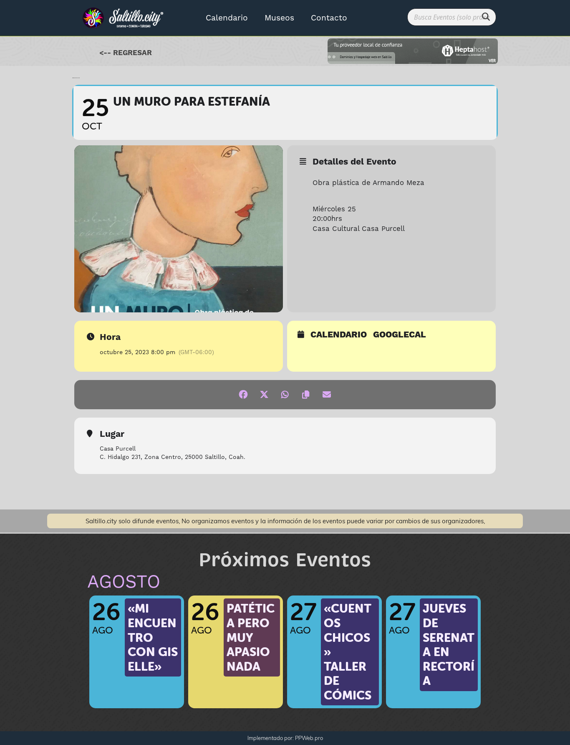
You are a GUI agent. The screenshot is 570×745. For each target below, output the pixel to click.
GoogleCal (399, 335)
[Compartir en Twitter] (264, 394)
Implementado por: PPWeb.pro (285, 738)
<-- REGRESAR (125, 53)
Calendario (227, 18)
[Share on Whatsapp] (285, 394)
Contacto (329, 18)
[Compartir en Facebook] (243, 394)
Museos (279, 18)
